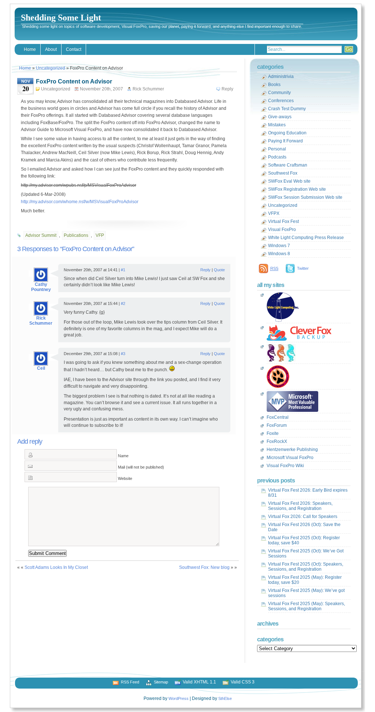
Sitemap (161, 682)
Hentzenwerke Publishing (292, 449)
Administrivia (281, 76)
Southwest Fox (282, 173)
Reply (227, 89)
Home (30, 49)
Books (274, 84)
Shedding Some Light (61, 17)
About (51, 49)
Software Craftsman (287, 165)
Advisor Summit (40, 235)
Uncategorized (50, 68)
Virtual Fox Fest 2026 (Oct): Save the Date (304, 527)
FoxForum (277, 425)
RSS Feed (130, 682)
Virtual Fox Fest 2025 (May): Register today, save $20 (305, 580)
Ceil (41, 368)
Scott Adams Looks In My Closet (56, 567)
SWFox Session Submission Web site (305, 197)
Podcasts (277, 157)
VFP (100, 235)
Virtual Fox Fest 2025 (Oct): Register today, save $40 (304, 540)
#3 (123, 353)
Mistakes (277, 124)
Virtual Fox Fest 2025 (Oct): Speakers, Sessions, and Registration (305, 567)
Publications (76, 235)
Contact (73, 49)
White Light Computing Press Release (306, 237)
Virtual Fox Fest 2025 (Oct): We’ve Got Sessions (306, 553)
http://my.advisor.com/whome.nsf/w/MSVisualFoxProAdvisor (79, 201)
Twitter (303, 268)
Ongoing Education (287, 132)
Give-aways (280, 116)
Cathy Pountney (41, 287)
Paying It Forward (285, 140)
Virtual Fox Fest (283, 221)
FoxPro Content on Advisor (74, 81)
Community (279, 92)
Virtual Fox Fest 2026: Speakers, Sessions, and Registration (300, 506)
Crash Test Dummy (287, 108)
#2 (123, 303)
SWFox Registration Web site (297, 189)
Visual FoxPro (282, 229)
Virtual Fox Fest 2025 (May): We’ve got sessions (306, 593)
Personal (277, 149)
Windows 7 (279, 245)
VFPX (273, 213)
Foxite (273, 433)
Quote (219, 270)
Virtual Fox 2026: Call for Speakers (302, 516)
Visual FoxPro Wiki (285, 465)
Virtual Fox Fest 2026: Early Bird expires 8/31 (308, 493)
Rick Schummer (40, 321)
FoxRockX (277, 441)
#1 (123, 270)
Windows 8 (279, 253)
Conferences (281, 100)
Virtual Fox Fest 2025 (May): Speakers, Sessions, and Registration (306, 606)
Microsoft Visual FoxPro (290, 457)
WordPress (178, 698)
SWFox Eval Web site (289, 181)
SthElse (225, 698)
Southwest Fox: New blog (204, 567)
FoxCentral (278, 417)
